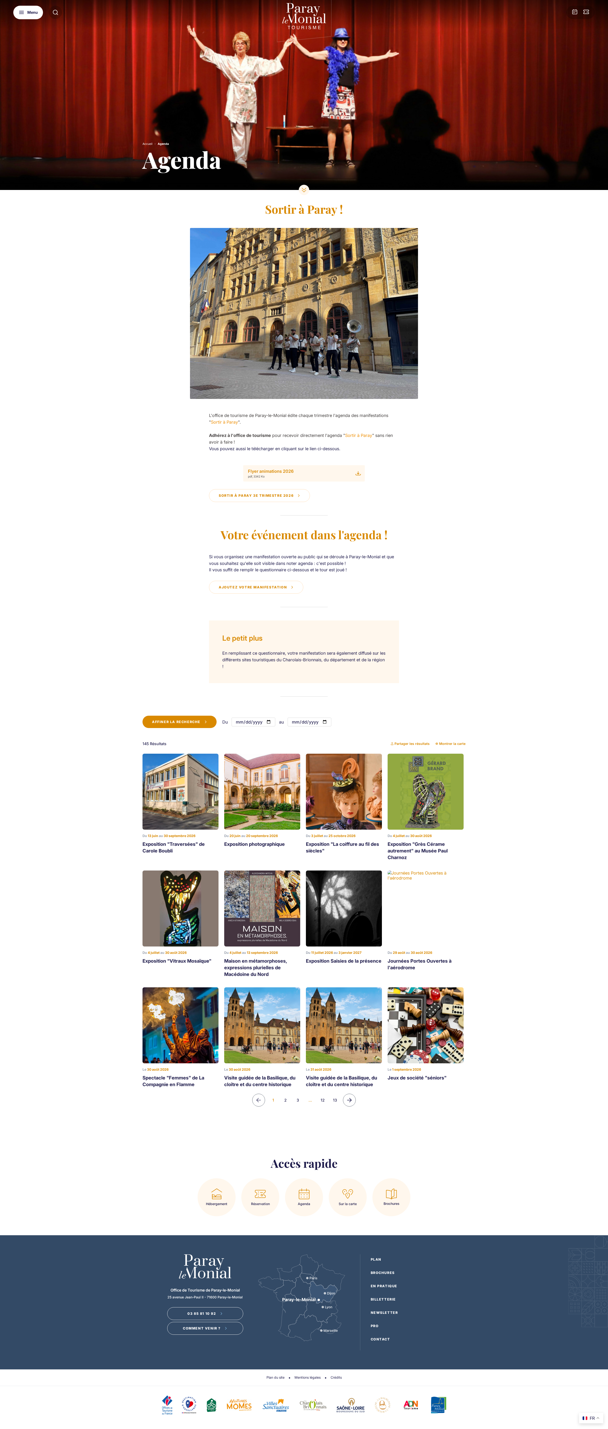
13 (335, 1100)
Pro (375, 1326)
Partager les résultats (412, 744)
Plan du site (275, 1377)
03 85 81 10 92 (201, 1313)
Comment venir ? (202, 1328)
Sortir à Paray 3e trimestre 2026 (256, 495)
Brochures (383, 1273)
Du (225, 721)
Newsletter (384, 1313)
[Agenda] (575, 12)
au (281, 721)
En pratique (384, 1286)
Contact (380, 1339)
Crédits (336, 1377)
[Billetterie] (586, 12)
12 (323, 1100)
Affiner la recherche (176, 722)
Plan (376, 1259)
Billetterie (383, 1299)
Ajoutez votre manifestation (253, 587)
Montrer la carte (452, 744)
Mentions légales (307, 1377)
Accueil (147, 144)
